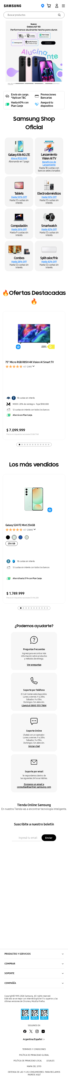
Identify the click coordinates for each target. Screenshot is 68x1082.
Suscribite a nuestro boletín (34, 824)
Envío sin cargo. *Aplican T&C (20, 96)
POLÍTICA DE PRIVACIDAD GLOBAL (34, 1055)
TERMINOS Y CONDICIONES (34, 1049)
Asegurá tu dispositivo (47, 104)
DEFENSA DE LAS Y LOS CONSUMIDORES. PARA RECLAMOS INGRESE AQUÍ (34, 1073)
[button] (63, 6)
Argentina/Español (32, 1039)
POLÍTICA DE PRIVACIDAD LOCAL (28, 1060)
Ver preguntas (34, 664)
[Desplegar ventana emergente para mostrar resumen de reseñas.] (34, 367)
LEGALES (50, 1060)
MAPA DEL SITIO (34, 1066)
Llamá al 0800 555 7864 (34, 705)
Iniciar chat (34, 746)
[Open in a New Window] (34, 1014)
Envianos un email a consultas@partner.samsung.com (34, 785)
